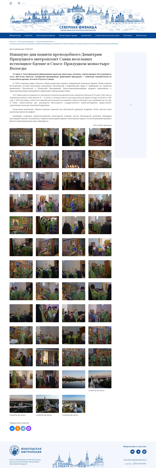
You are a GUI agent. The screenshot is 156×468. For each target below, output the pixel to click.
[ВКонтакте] (12, 428)
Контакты (127, 35)
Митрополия (15, 35)
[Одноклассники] (17, 428)
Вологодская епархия (45, 35)
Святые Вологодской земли (107, 35)
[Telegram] (23, 428)
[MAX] (28, 428)
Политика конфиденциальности (134, 460)
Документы (86, 35)
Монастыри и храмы (68, 35)
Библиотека (141, 35)
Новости (28, 35)
